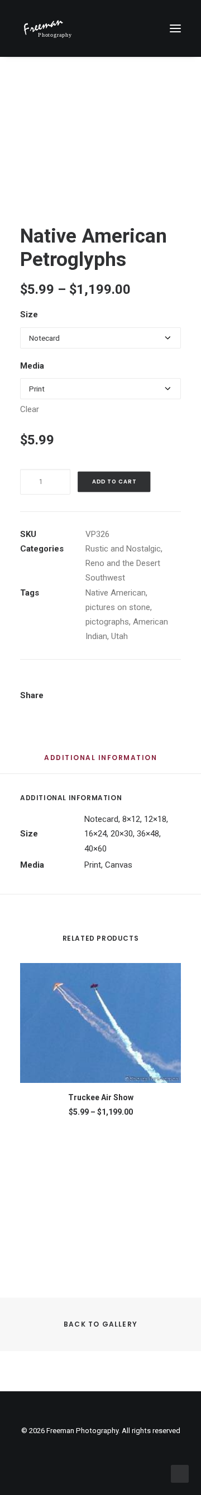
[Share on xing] (88, 696)
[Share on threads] (112, 683)
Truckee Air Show (100, 1097)
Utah (119, 636)
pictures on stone (117, 607)
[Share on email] (102, 696)
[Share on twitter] (97, 683)
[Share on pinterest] (126, 683)
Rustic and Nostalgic (123, 549)
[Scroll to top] (180, 1473)
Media (32, 366)
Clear (29, 409)
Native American (115, 593)
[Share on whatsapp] (155, 683)
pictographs (107, 622)
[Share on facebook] (83, 683)
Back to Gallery (100, 1324)
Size (29, 314)
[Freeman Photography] (47, 28)
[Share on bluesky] (170, 683)
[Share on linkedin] (141, 683)
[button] (175, 28)
